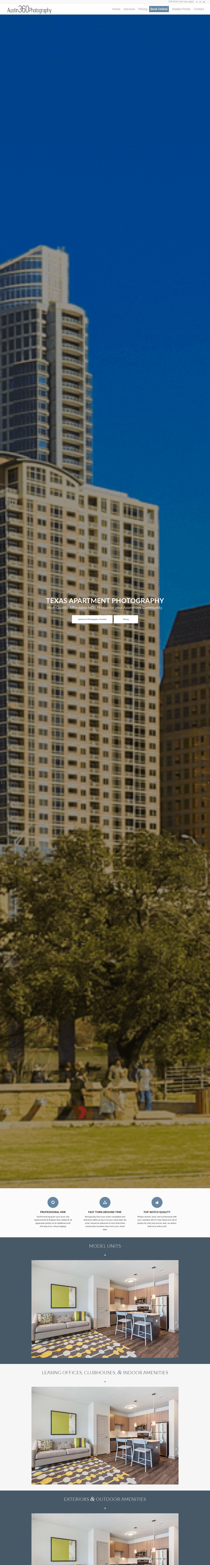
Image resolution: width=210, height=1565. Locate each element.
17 (118, 1355)
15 (115, 1355)
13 (111, 1355)
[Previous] (37, 1309)
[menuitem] (116, 9)
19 (122, 1355)
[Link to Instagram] (200, 2)
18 (120, 1355)
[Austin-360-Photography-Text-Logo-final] (29, 9)
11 (107, 1355)
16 (117, 1355)
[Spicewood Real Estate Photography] (2, 782)
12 (109, 1355)
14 (113, 1355)
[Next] (173, 1309)
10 (105, 1355)
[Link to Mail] (204, 2)
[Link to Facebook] (196, 2)
